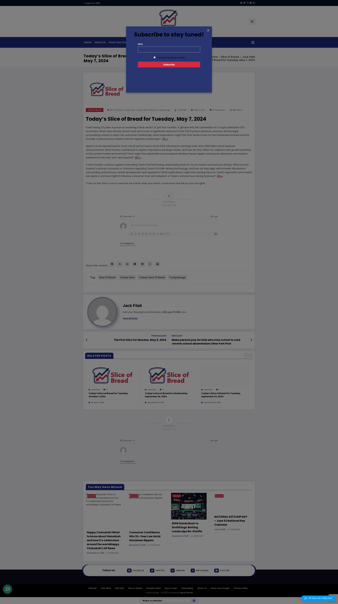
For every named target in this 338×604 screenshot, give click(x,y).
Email (140, 44)
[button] (318, 598)
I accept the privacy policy (170, 57)
